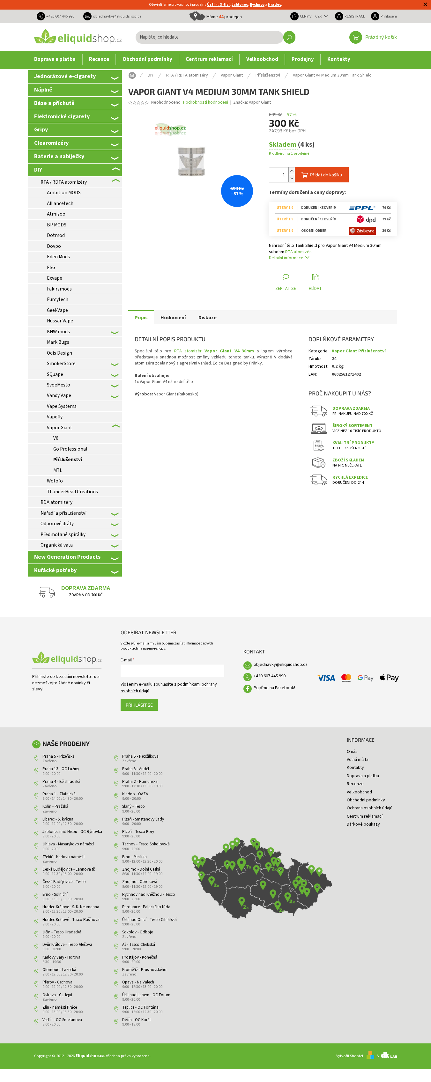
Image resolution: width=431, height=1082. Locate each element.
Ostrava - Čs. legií (57, 995)
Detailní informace (286, 258)
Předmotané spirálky (63, 534)
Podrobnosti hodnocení (205, 102)
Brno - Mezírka (134, 857)
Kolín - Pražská (55, 806)
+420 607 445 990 (270, 676)
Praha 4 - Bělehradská (61, 781)
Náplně (43, 89)
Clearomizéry (51, 143)
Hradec (274, 4)
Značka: (252, 102)
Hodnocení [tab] (173, 317)
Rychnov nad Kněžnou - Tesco (148, 894)
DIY (38, 170)
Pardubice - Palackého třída (146, 907)
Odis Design (59, 353)
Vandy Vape (59, 395)
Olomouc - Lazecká (59, 970)
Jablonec (240, 4)
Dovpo (54, 246)
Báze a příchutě (54, 103)
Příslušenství (67, 459)
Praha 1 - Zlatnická (59, 794)
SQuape (55, 374)
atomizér (302, 252)
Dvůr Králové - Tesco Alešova (67, 944)
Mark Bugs (58, 342)
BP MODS (56, 224)
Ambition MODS (64, 192)
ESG (51, 267)
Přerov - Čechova (57, 982)
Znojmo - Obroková (139, 882)
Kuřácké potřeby (55, 570)
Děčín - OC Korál (136, 1020)
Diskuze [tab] (207, 317)
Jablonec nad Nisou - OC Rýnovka (72, 832)
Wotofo (55, 480)
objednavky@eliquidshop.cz (281, 664)
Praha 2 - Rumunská (140, 781)
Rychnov (257, 4)
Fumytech (57, 299)
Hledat (289, 37)
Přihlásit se (139, 705)
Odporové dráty (57, 523)
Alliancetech (60, 203)
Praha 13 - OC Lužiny (60, 769)
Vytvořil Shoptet (349, 1056)
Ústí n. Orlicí (218, 4)
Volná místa (357, 759)
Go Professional (70, 449)
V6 (55, 438)
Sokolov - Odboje (137, 932)
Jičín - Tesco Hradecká (61, 932)
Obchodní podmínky (366, 800)
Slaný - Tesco (133, 806)
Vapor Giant (59, 427)
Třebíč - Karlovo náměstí (63, 857)
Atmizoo (56, 213)
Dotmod (56, 235)
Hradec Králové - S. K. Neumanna (70, 907)
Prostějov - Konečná (139, 957)
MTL (57, 470)
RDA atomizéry (56, 502)
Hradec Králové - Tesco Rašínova (71, 920)
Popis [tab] (141, 317)
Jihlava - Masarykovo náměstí (68, 844)
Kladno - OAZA (135, 794)
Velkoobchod (359, 792)
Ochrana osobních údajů (369, 808)
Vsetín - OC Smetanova (62, 1020)
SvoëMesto (58, 384)
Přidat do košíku (326, 174)
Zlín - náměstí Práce (59, 1007)
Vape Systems (62, 406)
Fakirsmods (59, 288)
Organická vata (57, 544)
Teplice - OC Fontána (140, 1007)
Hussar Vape (60, 320)
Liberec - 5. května (57, 819)
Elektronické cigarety (62, 116)
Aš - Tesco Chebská (138, 944)
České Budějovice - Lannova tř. (68, 869)
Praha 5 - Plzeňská (58, 756)
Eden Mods (58, 256)
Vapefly (55, 416)
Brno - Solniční (55, 894)
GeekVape (57, 310)
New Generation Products (67, 557)
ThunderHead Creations (72, 491)
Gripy (41, 129)
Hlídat (315, 288)
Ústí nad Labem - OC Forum (146, 995)
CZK (319, 16)
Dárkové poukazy (363, 824)
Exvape (54, 278)
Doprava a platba (363, 776)
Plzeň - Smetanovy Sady (143, 819)
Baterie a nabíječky (59, 156)
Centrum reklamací (365, 816)
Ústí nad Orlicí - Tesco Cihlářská (149, 920)
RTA (289, 252)
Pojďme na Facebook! (274, 688)
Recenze (355, 784)
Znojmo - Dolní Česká (141, 869)
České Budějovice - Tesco (64, 882)
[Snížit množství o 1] (291, 178)
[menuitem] (55, 59)
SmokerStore (61, 363)
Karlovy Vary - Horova (61, 957)
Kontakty (355, 767)
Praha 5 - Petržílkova (140, 756)
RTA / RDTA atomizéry (64, 182)
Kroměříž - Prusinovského (144, 970)
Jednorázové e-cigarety (65, 76)
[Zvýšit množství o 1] (291, 171)
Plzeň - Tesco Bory (138, 832)
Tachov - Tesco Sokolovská (146, 844)
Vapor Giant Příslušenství (359, 351)
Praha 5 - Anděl (135, 769)
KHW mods (58, 331)
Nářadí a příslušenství (63, 513)
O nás (352, 751)
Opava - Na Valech (138, 982)
